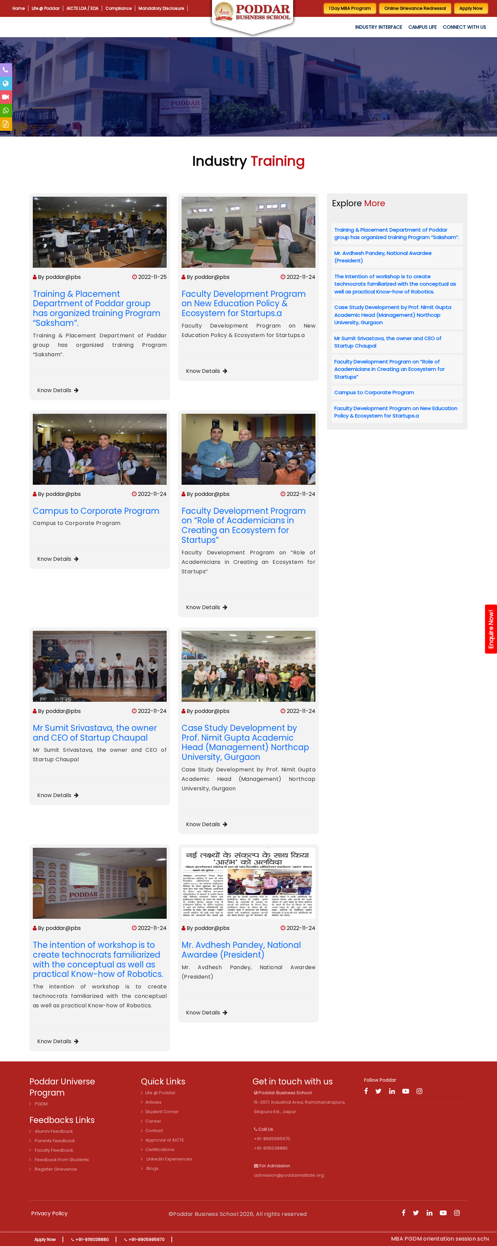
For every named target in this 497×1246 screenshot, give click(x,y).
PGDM (41, 1104)
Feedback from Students (61, 1159)
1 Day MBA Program (350, 8)
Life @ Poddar (36, 8)
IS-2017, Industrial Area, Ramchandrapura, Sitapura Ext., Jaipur (300, 1102)
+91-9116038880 (92, 1239)
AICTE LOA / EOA (62, 8)
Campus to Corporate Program (96, 511)
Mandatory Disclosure (116, 8)
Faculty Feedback (53, 1150)
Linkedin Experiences (168, 1159)
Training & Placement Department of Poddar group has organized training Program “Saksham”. (97, 308)
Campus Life (422, 27)
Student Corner (162, 1111)
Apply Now (45, 1239)
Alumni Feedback (53, 1131)
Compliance (87, 8)
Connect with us (464, 27)
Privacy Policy (49, 1213)
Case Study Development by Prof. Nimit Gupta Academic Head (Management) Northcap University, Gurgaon (245, 742)
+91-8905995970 (146, 1239)
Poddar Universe (62, 1081)
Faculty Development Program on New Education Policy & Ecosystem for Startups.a (244, 303)
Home (16, 8)
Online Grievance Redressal (415, 8)
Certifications (159, 1149)
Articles (153, 1102)
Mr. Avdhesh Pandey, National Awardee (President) (241, 949)
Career (153, 1121)
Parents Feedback (54, 1140)
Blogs (152, 1168)
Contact (154, 1130)
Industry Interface (378, 27)
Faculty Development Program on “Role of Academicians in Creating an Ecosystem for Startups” (244, 525)
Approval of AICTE (164, 1140)
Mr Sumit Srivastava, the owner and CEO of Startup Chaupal (95, 732)
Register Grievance (55, 1169)
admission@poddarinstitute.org (289, 1175)
